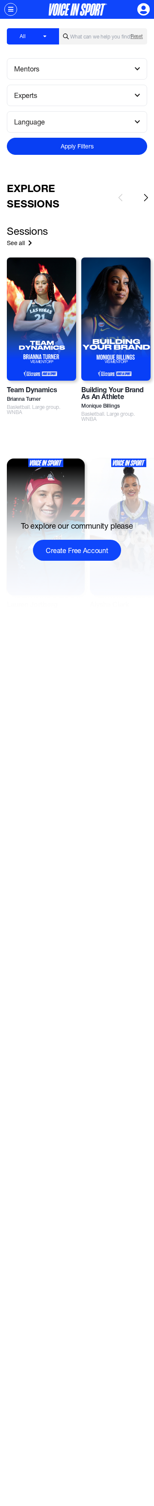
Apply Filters (77, 146)
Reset (136, 36)
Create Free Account (77, 550)
